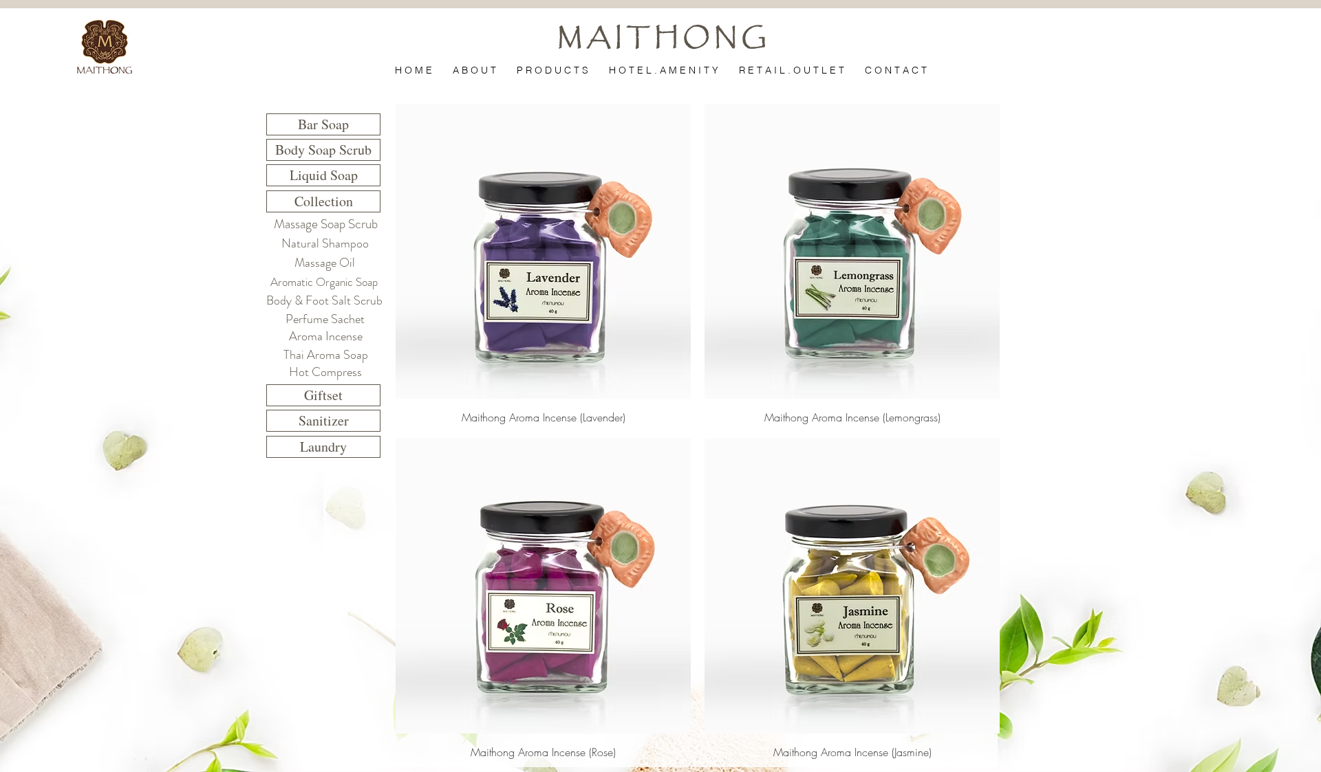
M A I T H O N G (661, 38)
